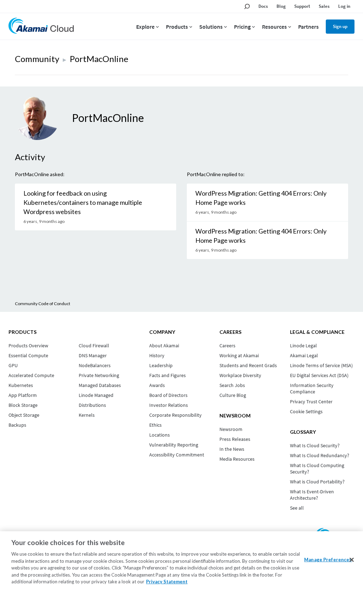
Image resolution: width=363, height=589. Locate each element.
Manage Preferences (328, 559)
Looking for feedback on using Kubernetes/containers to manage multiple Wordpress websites (82, 202)
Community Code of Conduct (42, 303)
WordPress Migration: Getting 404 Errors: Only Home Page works (260, 197)
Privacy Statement (167, 581)
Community (37, 59)
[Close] (351, 559)
